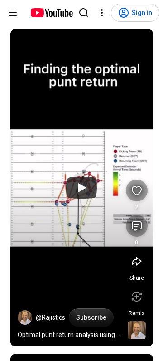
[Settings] (101, 12)
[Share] (137, 261)
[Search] (83, 12)
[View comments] (137, 226)
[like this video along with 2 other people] (137, 190)
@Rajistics (50, 317)
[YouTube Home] (51, 12)
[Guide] (12, 12)
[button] (25, 317)
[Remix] (137, 296)
